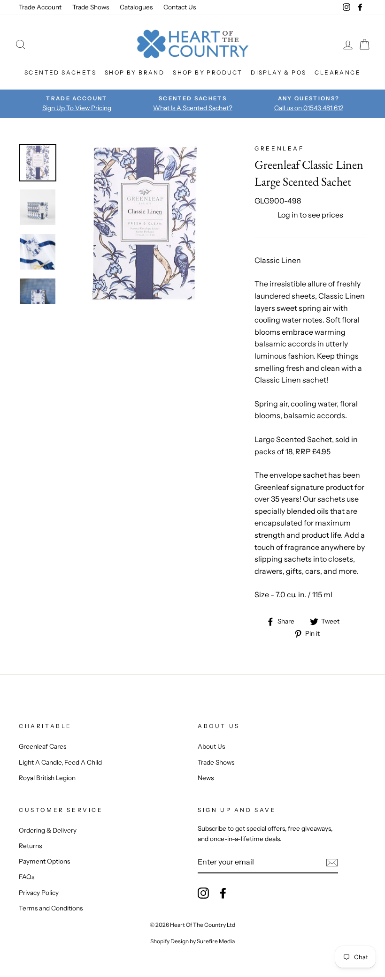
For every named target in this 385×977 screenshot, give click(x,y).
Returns (30, 845)
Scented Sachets (60, 72)
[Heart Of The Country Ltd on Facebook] (223, 893)
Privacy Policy (39, 892)
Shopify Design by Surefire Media (192, 941)
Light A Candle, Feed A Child (60, 762)
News (206, 778)
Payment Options (44, 861)
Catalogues (136, 7)
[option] (77, 103)
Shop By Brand (134, 72)
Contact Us (179, 7)
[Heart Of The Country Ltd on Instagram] (203, 893)
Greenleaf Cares (42, 746)
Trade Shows (90, 7)
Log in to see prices (310, 214)
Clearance (338, 72)
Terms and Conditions (51, 908)
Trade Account (40, 7)
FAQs (26, 876)
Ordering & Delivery (48, 830)
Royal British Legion (47, 778)
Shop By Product (207, 72)
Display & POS (278, 72)
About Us (211, 746)
